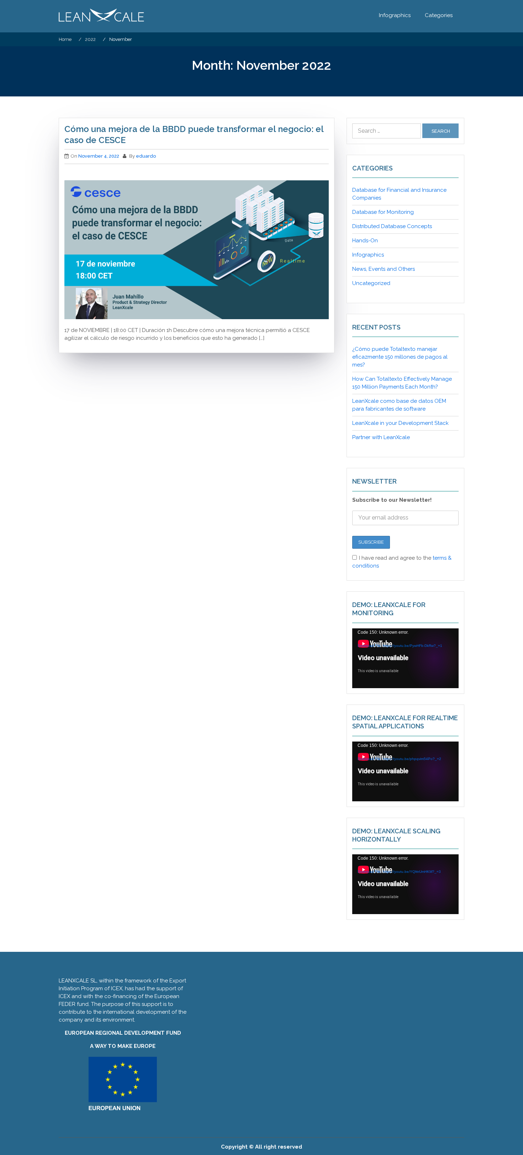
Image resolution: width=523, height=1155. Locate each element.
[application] (405, 658)
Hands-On (365, 240)
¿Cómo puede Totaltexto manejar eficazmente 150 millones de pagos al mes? (400, 357)
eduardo (146, 156)
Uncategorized (371, 283)
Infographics (395, 15)
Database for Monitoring (383, 212)
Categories (439, 15)
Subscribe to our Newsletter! (392, 500)
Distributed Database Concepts (392, 226)
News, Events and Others (383, 269)
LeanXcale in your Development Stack (400, 423)
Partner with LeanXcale (381, 437)
